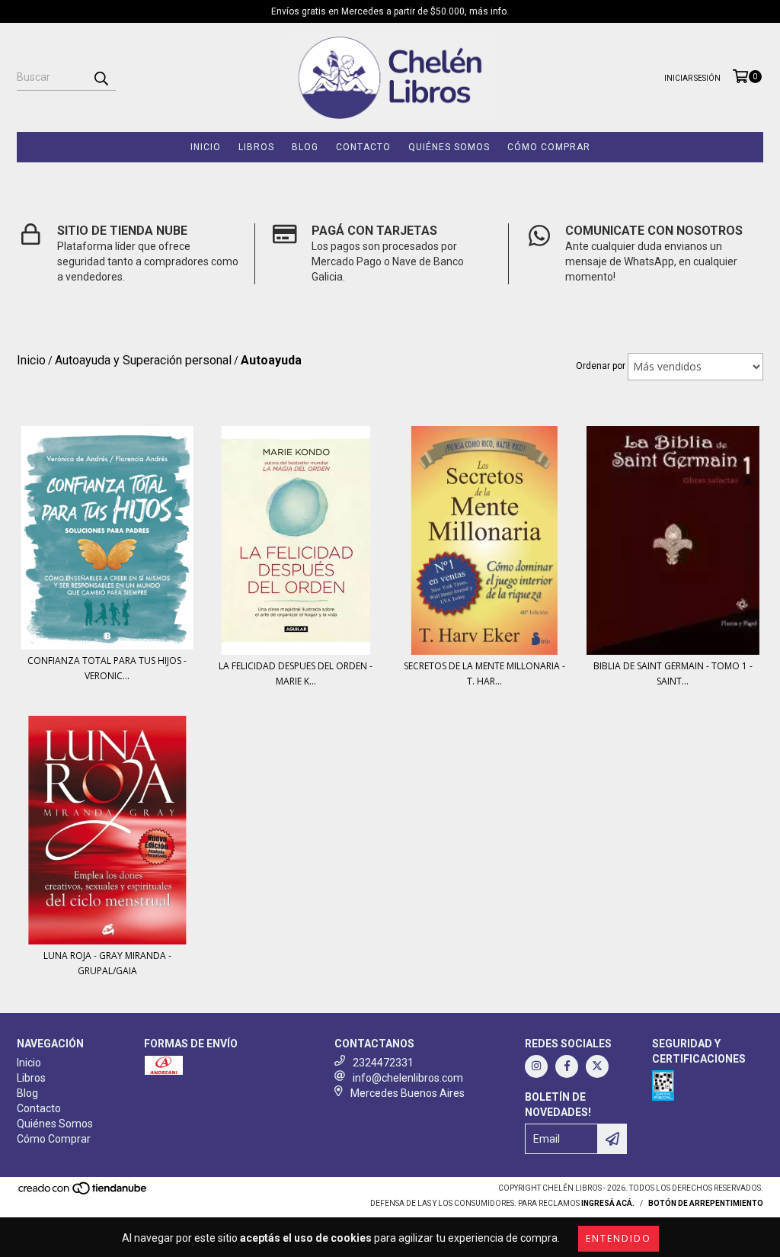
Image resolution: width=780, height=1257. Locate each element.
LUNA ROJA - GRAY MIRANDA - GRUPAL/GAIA (107, 963)
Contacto (363, 147)
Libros (256, 147)
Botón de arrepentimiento (705, 1203)
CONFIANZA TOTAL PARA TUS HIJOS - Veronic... (107, 668)
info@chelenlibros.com (408, 1078)
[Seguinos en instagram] (536, 1066)
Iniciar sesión (692, 78)
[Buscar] (100, 77)
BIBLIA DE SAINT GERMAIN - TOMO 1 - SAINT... (673, 673)
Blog (305, 147)
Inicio (205, 147)
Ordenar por (600, 366)
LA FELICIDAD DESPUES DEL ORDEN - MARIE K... (295, 673)
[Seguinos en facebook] (566, 1066)
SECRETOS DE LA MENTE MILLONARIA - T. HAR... (484, 673)
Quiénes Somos (449, 147)
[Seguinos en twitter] (597, 1066)
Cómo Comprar (548, 147)
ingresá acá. (608, 1203)
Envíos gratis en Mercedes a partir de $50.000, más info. (390, 11)
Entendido (618, 1238)
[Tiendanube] (83, 1192)
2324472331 (383, 1063)
